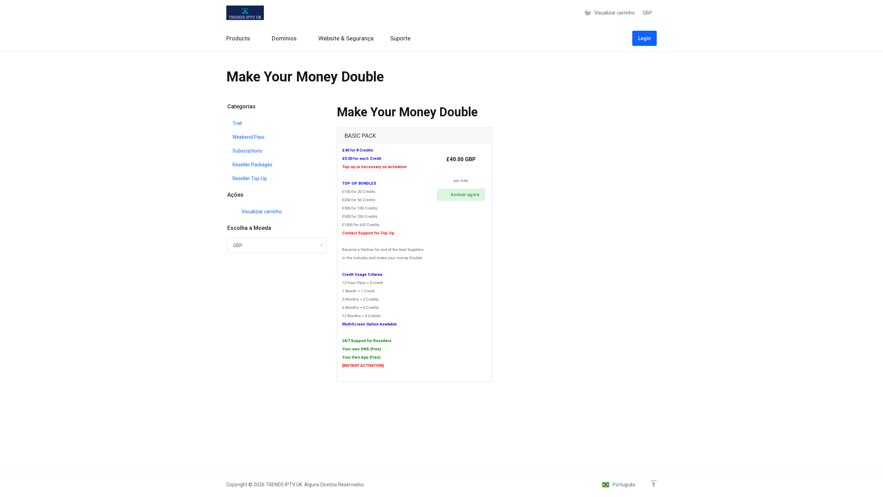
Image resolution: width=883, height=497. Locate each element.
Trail (237, 123)
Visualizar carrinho (260, 211)
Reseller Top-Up (249, 178)
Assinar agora (464, 194)
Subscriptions (247, 151)
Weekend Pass (248, 137)
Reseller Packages (252, 164)
